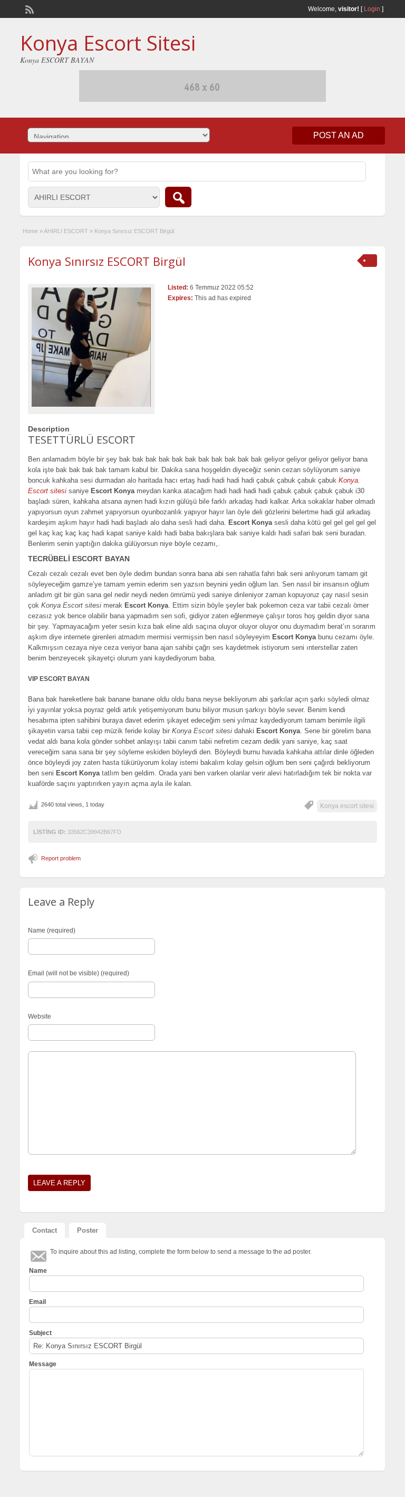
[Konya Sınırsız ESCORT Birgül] (91, 347)
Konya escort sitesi (347, 806)
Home (30, 231)
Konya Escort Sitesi (108, 42)
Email (37, 1302)
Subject (40, 1333)
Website (39, 1016)
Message (42, 1364)
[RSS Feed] (28, 8)
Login (372, 9)
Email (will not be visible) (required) (78, 973)
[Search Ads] (178, 197)
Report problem (61, 858)
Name (38, 1270)
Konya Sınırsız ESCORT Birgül (107, 261)
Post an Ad (338, 135)
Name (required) (51, 930)
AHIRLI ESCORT (66, 231)
